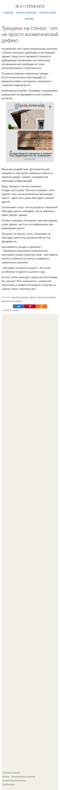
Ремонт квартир (26, 12)
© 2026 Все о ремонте (11, 772)
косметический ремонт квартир (23, 297)
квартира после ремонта (12, 301)
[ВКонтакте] (18, 306)
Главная (8, 12)
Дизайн (29, 18)
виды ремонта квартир (46, 297)
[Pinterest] (30, 306)
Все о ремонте (30, 6)
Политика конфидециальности (14, 780)
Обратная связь (8, 784)
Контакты (6, 776)
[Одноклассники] (41, 306)
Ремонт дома (47, 12)
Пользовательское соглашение (23, 776)
